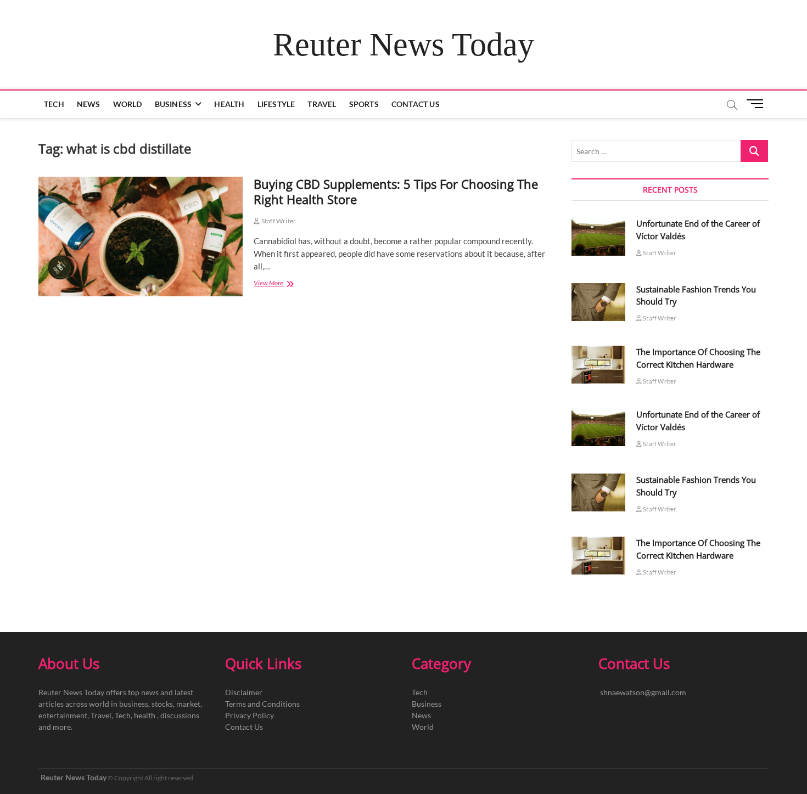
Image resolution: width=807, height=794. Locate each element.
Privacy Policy (249, 715)
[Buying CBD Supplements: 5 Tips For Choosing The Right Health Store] (140, 236)
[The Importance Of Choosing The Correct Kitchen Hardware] (598, 365)
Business (173, 104)
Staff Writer (278, 221)
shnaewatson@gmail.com (643, 692)
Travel (321, 104)
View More (286, 284)
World (127, 104)
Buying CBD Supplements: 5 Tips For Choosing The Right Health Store (396, 191)
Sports (364, 104)
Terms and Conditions (262, 703)
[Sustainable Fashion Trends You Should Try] (598, 302)
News (88, 104)
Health (229, 104)
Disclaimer (243, 692)
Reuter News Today (403, 44)
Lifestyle (276, 104)
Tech (54, 104)
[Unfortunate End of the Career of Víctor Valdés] (598, 236)
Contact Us (415, 104)
